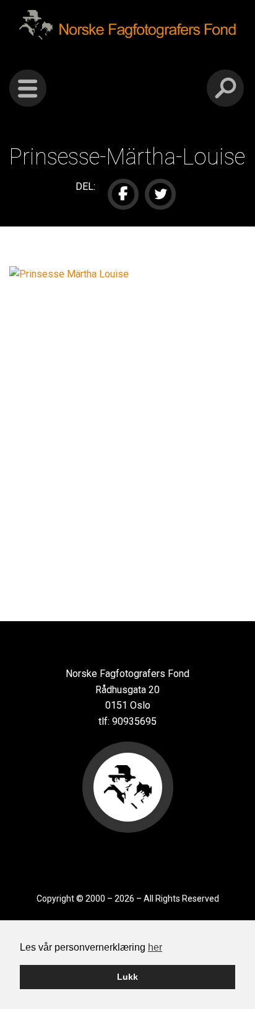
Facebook (123, 194)
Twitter (160, 194)
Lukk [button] (127, 977)
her (155, 947)
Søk (225, 88)
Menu (27, 88)
